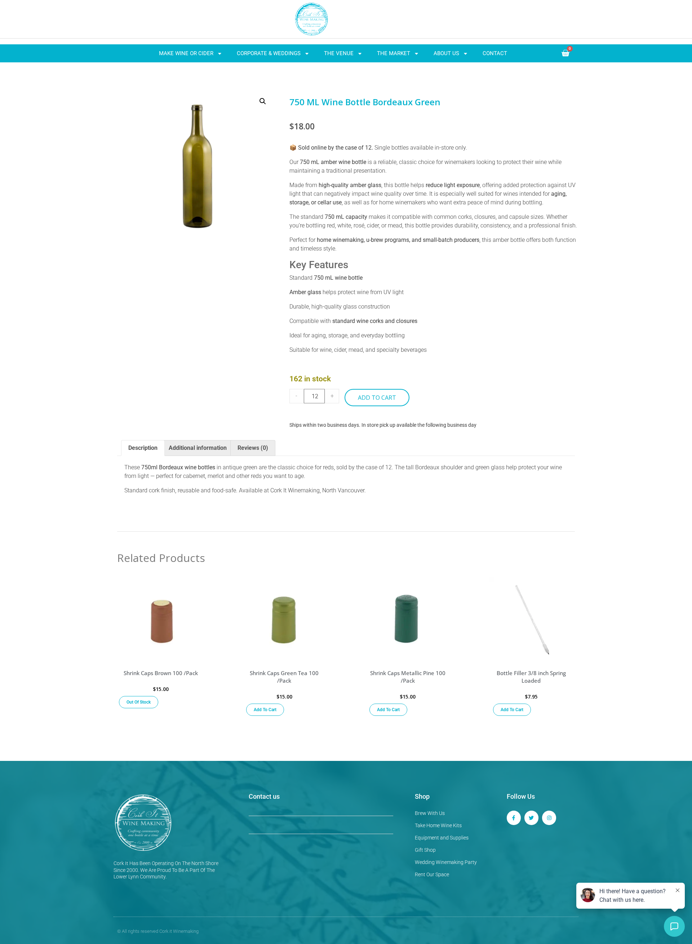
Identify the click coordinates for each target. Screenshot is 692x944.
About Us (446, 53)
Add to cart (377, 398)
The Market (393, 53)
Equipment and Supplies (442, 838)
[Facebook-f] (514, 818)
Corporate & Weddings (269, 53)
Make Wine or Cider (186, 53)
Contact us (264, 796)
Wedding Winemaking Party (446, 862)
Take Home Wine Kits (438, 825)
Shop (422, 796)
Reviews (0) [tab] (253, 447)
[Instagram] (549, 818)
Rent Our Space (432, 874)
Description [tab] (143, 447)
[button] (262, 101)
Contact (495, 53)
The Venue (339, 53)
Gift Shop (425, 850)
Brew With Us (430, 813)
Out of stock (139, 702)
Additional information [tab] (198, 447)
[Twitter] (531, 818)
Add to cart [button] (265, 709)
